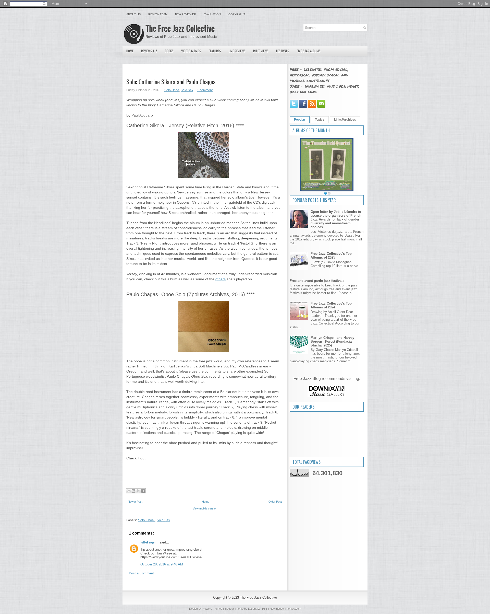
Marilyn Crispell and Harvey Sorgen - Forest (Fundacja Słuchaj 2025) (332, 341)
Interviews (260, 50)
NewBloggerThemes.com (285, 608)
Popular (299, 119)
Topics (319, 119)
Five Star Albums (309, 50)
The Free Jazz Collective (180, 28)
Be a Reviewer (185, 14)
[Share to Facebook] (143, 490)
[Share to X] (138, 490)
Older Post (275, 501)
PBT (264, 608)
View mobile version (205, 508)
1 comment (205, 90)
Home (129, 50)
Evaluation (212, 14)
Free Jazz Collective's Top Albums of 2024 (331, 305)
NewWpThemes (212, 608)
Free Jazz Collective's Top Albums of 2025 (331, 255)
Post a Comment (141, 573)
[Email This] (128, 490)
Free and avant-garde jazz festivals (317, 281)
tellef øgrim (149, 542)
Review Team (157, 14)
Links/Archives (345, 119)
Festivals (282, 50)
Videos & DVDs (191, 50)
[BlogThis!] (133, 490)
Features (215, 50)
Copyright (236, 14)
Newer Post (135, 501)
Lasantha (254, 608)
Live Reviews (237, 50)
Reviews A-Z (149, 50)
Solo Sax (187, 90)
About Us (133, 14)
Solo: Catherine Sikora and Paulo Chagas (170, 81)
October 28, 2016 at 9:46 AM (161, 564)
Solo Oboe (171, 90)
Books (169, 50)
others (220, 279)
